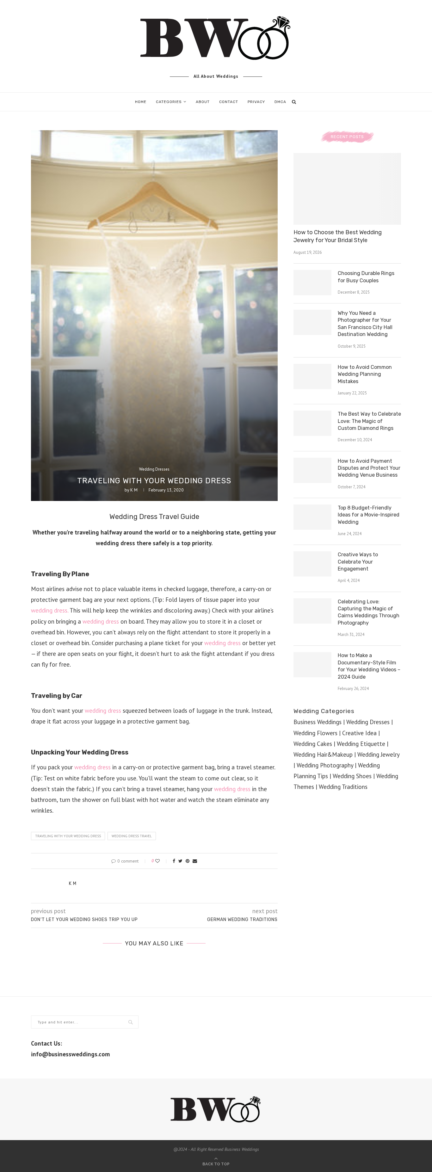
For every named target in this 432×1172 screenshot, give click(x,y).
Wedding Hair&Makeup (323, 754)
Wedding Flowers (315, 733)
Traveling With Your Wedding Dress (68, 836)
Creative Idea (359, 733)
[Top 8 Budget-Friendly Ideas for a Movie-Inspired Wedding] (312, 517)
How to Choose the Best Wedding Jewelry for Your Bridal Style (337, 236)
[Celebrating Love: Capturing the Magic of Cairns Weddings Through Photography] (312, 611)
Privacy (256, 102)
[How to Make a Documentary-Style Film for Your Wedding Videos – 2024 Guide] (312, 664)
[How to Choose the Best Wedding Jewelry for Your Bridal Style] (347, 189)
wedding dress (101, 621)
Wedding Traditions (343, 786)
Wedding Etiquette (361, 744)
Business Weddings (317, 722)
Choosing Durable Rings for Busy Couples (366, 276)
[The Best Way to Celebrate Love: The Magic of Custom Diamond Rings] (312, 423)
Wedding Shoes (352, 776)
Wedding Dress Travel (132, 836)
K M (134, 490)
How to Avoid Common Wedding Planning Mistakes (365, 374)
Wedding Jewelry (378, 754)
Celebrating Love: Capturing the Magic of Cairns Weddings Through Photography (368, 612)
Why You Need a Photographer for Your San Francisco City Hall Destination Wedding (365, 323)
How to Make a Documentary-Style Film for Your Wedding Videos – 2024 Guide (369, 666)
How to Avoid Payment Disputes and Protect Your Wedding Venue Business (369, 468)
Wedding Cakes (312, 744)
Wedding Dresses (154, 469)
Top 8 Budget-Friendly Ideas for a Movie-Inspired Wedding (368, 515)
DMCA (280, 102)
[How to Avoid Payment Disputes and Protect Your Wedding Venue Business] (312, 470)
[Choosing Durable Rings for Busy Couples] (312, 282)
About (203, 102)
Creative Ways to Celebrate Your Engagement (358, 562)
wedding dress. (49, 610)
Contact (228, 102)
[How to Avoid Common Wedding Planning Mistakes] (312, 376)
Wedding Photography (325, 765)
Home (140, 102)
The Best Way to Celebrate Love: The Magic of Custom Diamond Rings (369, 421)
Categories (169, 102)
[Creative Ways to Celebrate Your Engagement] (312, 564)
